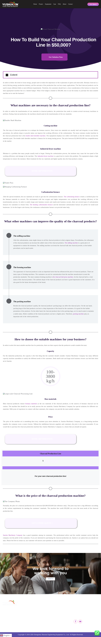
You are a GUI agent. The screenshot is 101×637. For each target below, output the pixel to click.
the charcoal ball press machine (63, 277)
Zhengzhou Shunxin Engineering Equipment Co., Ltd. (51, 634)
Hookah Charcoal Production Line (40, 620)
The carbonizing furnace (72, 196)
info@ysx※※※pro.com (84, 610)
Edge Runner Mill (58, 616)
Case (54, 4)
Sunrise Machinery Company (12, 535)
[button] (50, 75)
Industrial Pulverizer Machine (61, 620)
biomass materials (31, 403)
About (64, 4)
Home (35, 4)
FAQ (59, 4)
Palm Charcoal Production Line (40, 612)
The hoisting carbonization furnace (41, 205)
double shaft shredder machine (35, 136)
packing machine (78, 314)
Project (41, 4)
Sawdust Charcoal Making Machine (40, 607)
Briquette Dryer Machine (60, 612)
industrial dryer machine (45, 156)
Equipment (48, 4)
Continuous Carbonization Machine (61, 607)
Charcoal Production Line (39, 616)
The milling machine (71, 243)
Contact (70, 4)
